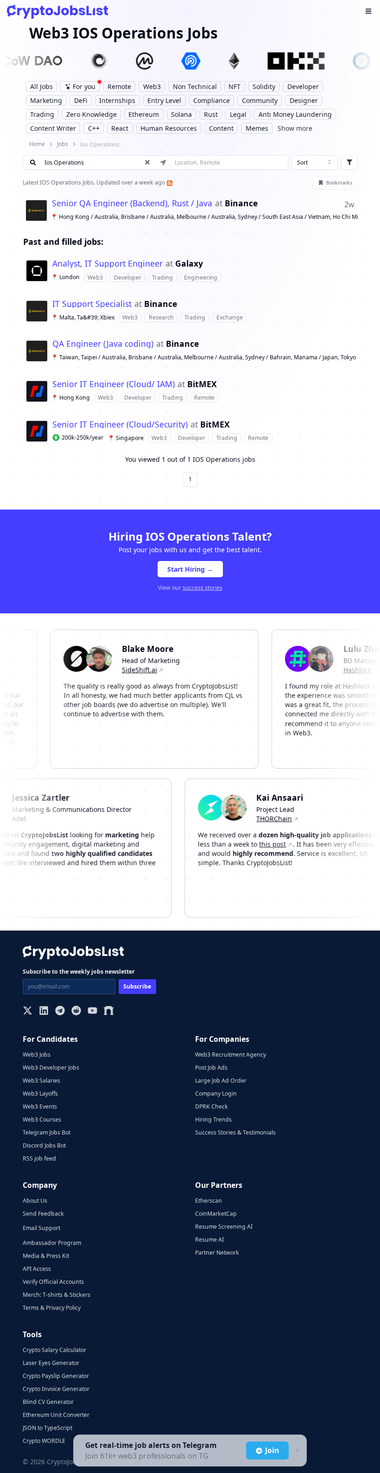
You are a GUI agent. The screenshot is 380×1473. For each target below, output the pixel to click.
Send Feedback (43, 1214)
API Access (37, 1269)
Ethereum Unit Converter (56, 1415)
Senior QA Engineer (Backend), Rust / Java (132, 203)
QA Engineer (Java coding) (102, 344)
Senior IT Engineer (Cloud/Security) (120, 425)
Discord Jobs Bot (44, 1145)
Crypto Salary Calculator (54, 1350)
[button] (190, 210)
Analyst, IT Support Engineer (107, 264)
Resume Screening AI (224, 1227)
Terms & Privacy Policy (52, 1308)
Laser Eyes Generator (51, 1363)
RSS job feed (39, 1158)
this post (284, 844)
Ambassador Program (52, 1243)
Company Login (216, 1093)
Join (272, 1450)
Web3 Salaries (41, 1080)
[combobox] (314, 162)
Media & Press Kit (46, 1256)
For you (84, 86)
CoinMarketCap (216, 1214)
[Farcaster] (109, 1011)
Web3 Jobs (37, 1055)
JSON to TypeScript (47, 1428)
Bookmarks (339, 182)
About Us (35, 1201)
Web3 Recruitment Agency (230, 1055)
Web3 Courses (42, 1119)
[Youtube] (92, 1011)
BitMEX (202, 384)
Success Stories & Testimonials (235, 1132)
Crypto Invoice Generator (56, 1389)
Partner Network (217, 1252)
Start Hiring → (190, 569)
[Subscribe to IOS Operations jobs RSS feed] (168, 182)
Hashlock (345, 669)
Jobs (62, 144)
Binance (241, 203)
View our (190, 588)
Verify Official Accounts (53, 1282)
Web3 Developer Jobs (51, 1067)
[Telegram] (60, 1011)
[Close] (296, 1450)
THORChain (286, 818)
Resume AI (209, 1239)
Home (37, 144)
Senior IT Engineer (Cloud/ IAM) (113, 384)
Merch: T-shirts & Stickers (56, 1295)
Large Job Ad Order (221, 1080)
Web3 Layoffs (40, 1093)
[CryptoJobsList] (57, 11)
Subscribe (137, 986)
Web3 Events (40, 1106)
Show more (295, 128)
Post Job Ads (211, 1067)
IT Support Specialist (92, 304)
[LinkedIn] (44, 1011)
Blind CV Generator (48, 1402)
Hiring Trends (213, 1119)
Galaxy (189, 264)
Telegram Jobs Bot (46, 1132)
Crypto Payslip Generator (56, 1376)
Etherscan (208, 1201)
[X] (27, 1011)
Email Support (41, 1228)
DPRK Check (211, 1106)
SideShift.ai (127, 669)
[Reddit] (76, 1011)
